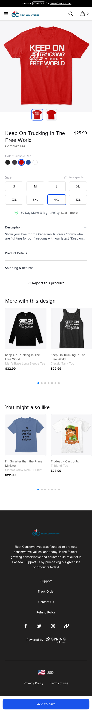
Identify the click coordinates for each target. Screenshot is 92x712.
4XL (56, 200)
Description (13, 227)
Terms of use (59, 683)
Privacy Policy (33, 683)
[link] (25, 328)
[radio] (14, 186)
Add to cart (46, 704)
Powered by (35, 639)
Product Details (16, 253)
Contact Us (46, 602)
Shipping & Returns (19, 268)
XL (78, 186)
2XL (14, 200)
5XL (78, 200)
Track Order (46, 591)
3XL (35, 200)
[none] (73, 177)
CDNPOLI (38, 3)
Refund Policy (46, 612)
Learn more (69, 213)
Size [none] (8, 177)
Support (46, 581)
